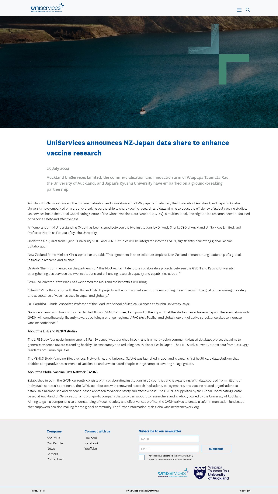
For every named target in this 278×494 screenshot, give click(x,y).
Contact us (54, 459)
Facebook (92, 443)
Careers (52, 453)
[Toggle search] (247, 9)
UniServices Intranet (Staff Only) (142, 490)
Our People (55, 443)
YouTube (91, 448)
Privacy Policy (38, 490)
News (51, 448)
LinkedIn (91, 437)
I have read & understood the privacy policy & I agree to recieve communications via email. (170, 457)
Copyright (245, 490)
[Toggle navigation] (240, 9)
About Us (53, 437)
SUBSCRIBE (216, 448)
